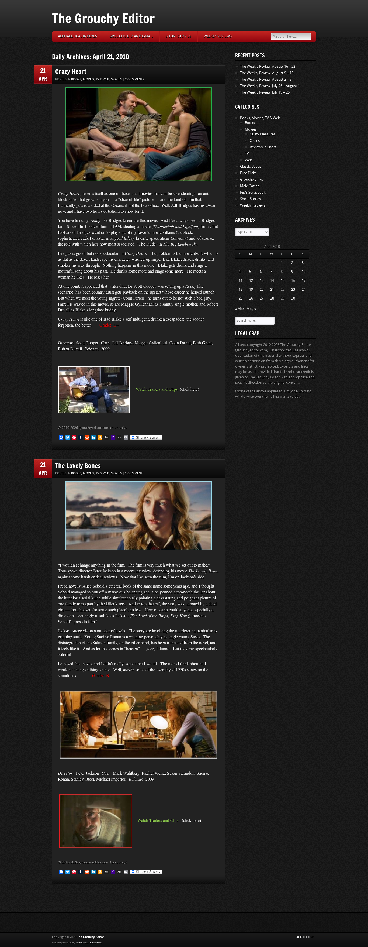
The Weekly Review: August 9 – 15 (266, 73)
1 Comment (134, 473)
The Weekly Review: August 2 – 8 (265, 79)
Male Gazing (249, 186)
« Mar (239, 309)
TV (247, 154)
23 (293, 289)
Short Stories (178, 36)
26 (251, 298)
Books (250, 123)
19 (251, 289)
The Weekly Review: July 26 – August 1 (270, 86)
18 (240, 289)
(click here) (189, 389)
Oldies (255, 141)
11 (240, 281)
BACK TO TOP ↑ (305, 937)
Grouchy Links (251, 179)
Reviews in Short (263, 147)
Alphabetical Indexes (77, 36)
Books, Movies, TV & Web (90, 79)
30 (293, 298)
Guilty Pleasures (262, 134)
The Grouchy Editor (103, 18)
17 (303, 281)
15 (282, 281)
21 (272, 289)
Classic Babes (250, 166)
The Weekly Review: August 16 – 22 (267, 66)
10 (303, 272)
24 (303, 289)
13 (261, 281)
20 (261, 289)
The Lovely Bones (78, 465)
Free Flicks (248, 173)
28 (272, 298)
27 (261, 298)
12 (251, 281)
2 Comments (134, 79)
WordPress (82, 942)
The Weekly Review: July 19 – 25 (265, 92)
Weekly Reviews (218, 36)
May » (251, 309)
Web (248, 160)
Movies (116, 79)
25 (240, 298)
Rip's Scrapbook (253, 192)
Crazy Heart (70, 71)
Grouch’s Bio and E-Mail (131, 36)
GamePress (95, 942)
